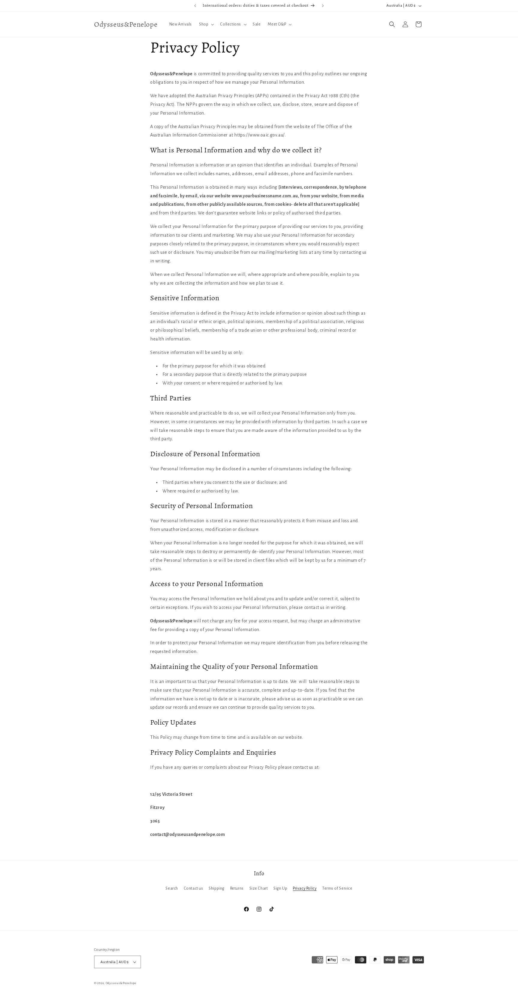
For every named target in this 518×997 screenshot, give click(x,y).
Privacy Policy (305, 888)
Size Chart (258, 888)
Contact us (193, 888)
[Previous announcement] (195, 5)
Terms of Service (337, 888)
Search (171, 888)
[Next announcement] (322, 5)
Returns (237, 888)
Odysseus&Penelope (121, 983)
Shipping (217, 888)
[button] (205, 24)
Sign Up (280, 888)
